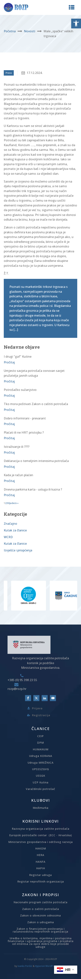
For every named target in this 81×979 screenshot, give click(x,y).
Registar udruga (40, 875)
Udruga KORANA (40, 755)
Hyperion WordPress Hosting (51, 966)
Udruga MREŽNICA (40, 762)
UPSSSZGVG (40, 769)
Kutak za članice (15, 530)
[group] (19, 596)
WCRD (8, 537)
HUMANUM (40, 749)
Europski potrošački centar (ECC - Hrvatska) (40, 835)
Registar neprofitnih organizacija (40, 881)
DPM (40, 742)
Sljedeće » (13, 503)
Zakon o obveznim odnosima (40, 915)
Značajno (10, 524)
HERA (40, 855)
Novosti (29, 31)
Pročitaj (9, 362)
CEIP (40, 736)
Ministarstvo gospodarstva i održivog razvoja (40, 842)
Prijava (37, 708)
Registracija (41, 715)
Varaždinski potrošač (40, 788)
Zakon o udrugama (40, 922)
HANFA (40, 861)
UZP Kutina (40, 782)
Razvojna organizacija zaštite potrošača (40, 828)
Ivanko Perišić (25, 966)
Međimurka (40, 807)
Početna (10, 31)
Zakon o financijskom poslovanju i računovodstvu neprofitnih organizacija (40, 930)
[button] (76, 23)
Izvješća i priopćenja (18, 550)
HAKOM (40, 848)
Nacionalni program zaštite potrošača (40, 902)
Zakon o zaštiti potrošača (40, 909)
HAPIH (40, 868)
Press (9, 72)
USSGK (40, 775)
